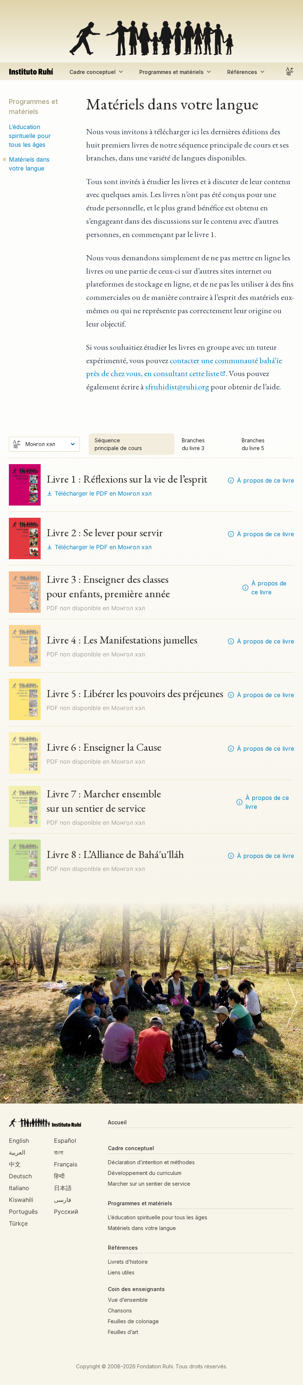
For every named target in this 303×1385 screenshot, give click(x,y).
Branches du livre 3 (193, 444)
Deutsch (20, 1176)
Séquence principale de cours (118, 444)
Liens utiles (121, 1272)
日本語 (63, 1188)
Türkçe (18, 1223)
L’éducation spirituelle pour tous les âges (30, 135)
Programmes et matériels (171, 72)
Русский (66, 1211)
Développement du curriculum (144, 1173)
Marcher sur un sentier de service (149, 1183)
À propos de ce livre (265, 480)
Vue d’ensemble (128, 1300)
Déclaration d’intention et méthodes (151, 1162)
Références (242, 72)
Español (65, 1140)
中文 (15, 1164)
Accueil (117, 1122)
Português (23, 1211)
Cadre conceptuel (92, 72)
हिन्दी (59, 1176)
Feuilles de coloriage (133, 1321)
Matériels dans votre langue (29, 164)
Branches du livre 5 (253, 444)
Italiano (19, 1188)
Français (65, 1164)
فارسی (62, 1199)
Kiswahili (21, 1199)
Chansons (120, 1310)
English (19, 1140)
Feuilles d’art (123, 1332)
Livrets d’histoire (128, 1262)
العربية (17, 1152)
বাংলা (58, 1152)
